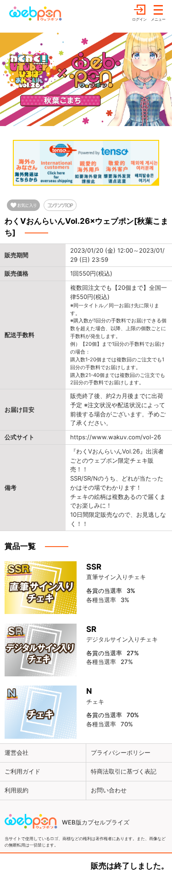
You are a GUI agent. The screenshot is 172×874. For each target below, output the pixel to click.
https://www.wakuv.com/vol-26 (115, 437)
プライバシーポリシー (120, 752)
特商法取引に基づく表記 (123, 771)
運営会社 (16, 752)
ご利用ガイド (22, 771)
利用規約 (16, 790)
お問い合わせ (109, 790)
